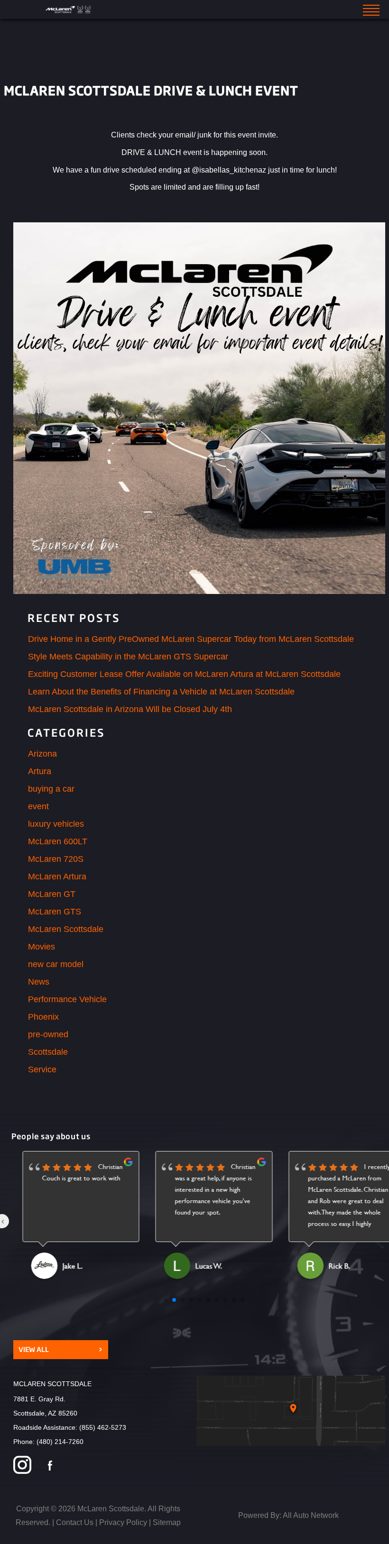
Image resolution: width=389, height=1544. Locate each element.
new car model (55, 964)
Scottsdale (48, 1052)
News (38, 982)
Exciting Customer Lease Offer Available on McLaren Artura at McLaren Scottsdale (184, 674)
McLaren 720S (55, 859)
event (38, 806)
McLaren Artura (57, 876)
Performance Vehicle (67, 999)
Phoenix (43, 1017)
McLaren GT (51, 894)
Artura (39, 771)
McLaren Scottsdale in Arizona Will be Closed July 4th (130, 709)
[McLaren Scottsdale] (68, 9)
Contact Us (74, 1522)
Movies (41, 946)
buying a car (51, 789)
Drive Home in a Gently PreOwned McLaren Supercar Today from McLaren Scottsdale (191, 639)
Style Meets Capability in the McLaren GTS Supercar (128, 656)
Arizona (42, 753)
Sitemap (167, 1522)
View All (61, 1349)
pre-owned (48, 1034)
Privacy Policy (123, 1522)
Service (42, 1069)
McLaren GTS (54, 911)
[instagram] (22, 1466)
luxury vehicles (56, 824)
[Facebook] (50, 1466)
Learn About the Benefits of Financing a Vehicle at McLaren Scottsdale (161, 691)
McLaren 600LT (57, 841)
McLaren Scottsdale (65, 929)
